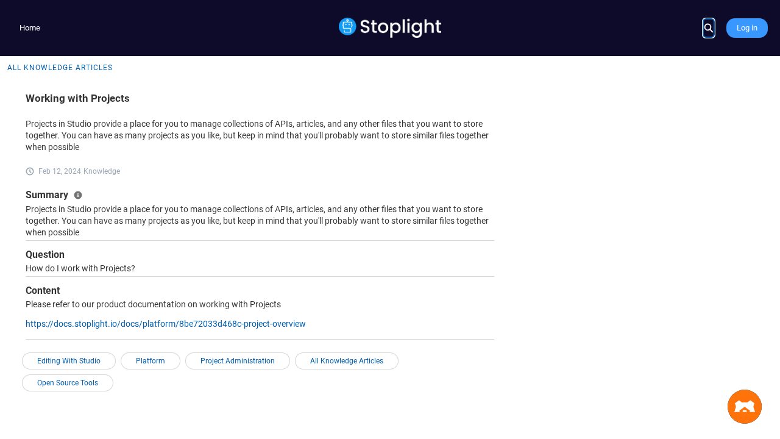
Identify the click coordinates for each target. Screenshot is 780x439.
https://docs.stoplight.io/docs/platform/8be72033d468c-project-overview (166, 324)
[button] (745, 407)
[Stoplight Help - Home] (390, 28)
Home (30, 27)
